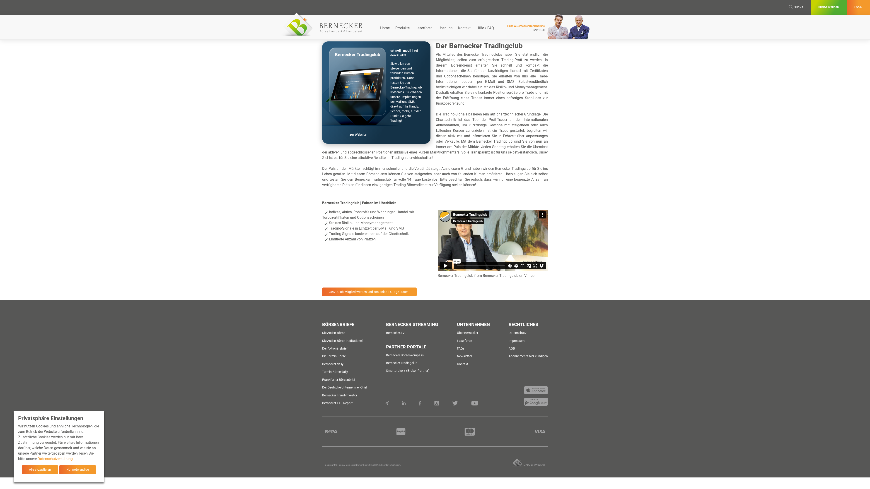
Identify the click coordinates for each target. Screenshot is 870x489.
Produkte (402, 28)
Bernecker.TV (395, 333)
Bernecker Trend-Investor (339, 395)
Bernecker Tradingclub (455, 275)
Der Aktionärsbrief (335, 348)
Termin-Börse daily (335, 372)
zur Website (358, 134)
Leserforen (424, 28)
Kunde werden (828, 7)
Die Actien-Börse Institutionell (342, 341)
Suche (798, 7)
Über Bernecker (467, 333)
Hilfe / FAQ (485, 28)
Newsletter (464, 356)
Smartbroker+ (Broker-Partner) (407, 370)
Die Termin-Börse (334, 356)
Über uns (445, 28)
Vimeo (529, 275)
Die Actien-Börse (333, 333)
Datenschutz (518, 333)
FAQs (460, 348)
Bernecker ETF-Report (337, 403)
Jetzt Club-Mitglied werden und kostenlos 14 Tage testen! (369, 292)
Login (858, 7)
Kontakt (464, 28)
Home (385, 28)
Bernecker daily (332, 364)
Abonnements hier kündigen (528, 356)
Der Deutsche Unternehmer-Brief (344, 387)
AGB (512, 348)
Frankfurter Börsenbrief (338, 379)
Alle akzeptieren (40, 469)
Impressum (516, 341)
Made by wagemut (534, 465)
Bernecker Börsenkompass (405, 355)
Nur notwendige (77, 469)
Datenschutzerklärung (55, 459)
